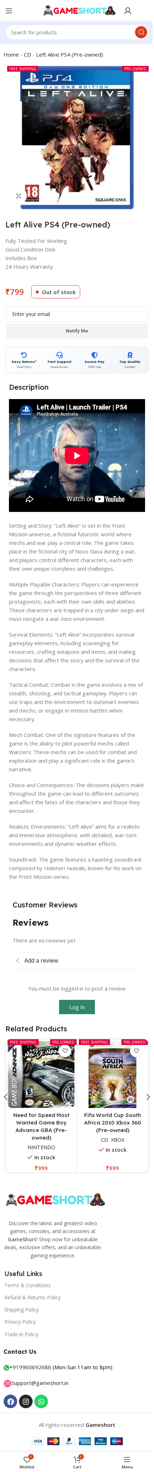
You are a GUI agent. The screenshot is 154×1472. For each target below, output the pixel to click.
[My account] (128, 11)
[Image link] (54, 1199)
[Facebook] (10, 1401)
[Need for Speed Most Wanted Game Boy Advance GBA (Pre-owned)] (41, 1074)
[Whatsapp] (41, 1401)
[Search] (141, 32)
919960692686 (32, 1367)
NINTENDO (41, 1147)
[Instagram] (26, 1401)
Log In (77, 1007)
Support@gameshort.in (39, 1382)
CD (27, 54)
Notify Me (77, 330)
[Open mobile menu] (9, 11)
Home (11, 54)
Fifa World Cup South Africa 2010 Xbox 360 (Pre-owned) (112, 1122)
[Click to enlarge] (19, 196)
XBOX (117, 1139)
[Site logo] (77, 10)
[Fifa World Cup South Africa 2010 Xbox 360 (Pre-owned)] (112, 1074)
